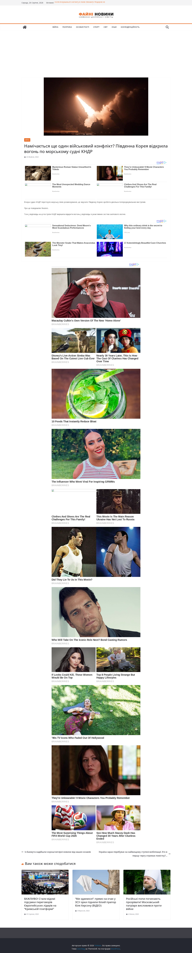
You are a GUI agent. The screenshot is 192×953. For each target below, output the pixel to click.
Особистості (82, 27)
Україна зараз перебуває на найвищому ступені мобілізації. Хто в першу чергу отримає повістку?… (133, 853)
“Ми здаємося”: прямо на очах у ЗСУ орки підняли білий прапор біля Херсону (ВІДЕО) (95, 902)
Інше (114, 27)
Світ (105, 27)
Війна (55, 27)
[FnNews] (25, 27)
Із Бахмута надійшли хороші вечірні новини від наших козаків (58, 851)
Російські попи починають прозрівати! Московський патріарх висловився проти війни (144, 904)
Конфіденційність (130, 27)
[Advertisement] (96, 50)
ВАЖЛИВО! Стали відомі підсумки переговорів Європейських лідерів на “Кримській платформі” (40, 904)
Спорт (96, 27)
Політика (67, 27)
